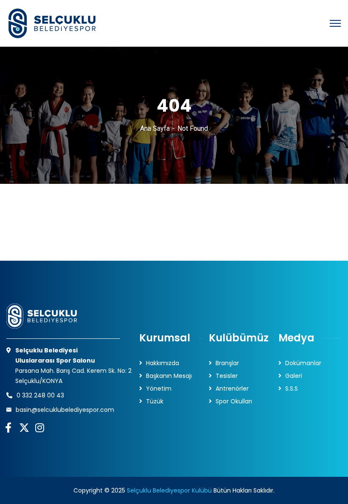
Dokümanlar (303, 363)
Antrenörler (232, 388)
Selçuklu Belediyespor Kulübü (169, 490)
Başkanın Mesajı (169, 376)
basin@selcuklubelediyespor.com (65, 409)
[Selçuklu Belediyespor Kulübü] (50, 23)
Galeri (293, 376)
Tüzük (154, 401)
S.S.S (291, 388)
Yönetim (158, 388)
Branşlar (227, 363)
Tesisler (227, 376)
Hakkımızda (162, 363)
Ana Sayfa (155, 128)
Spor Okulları (234, 401)
